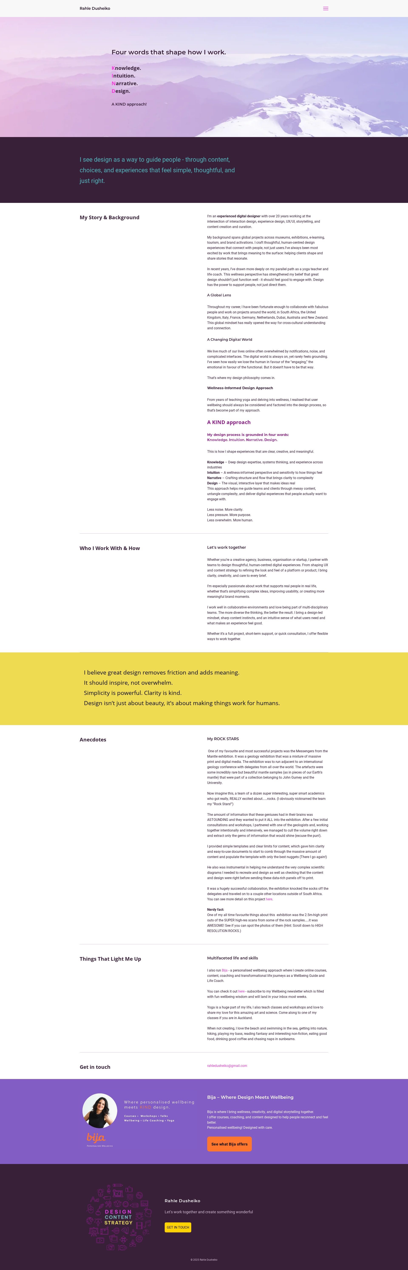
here (269, 899)
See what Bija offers (229, 1144)
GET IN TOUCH (178, 1227)
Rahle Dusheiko (95, 8)
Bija (225, 970)
